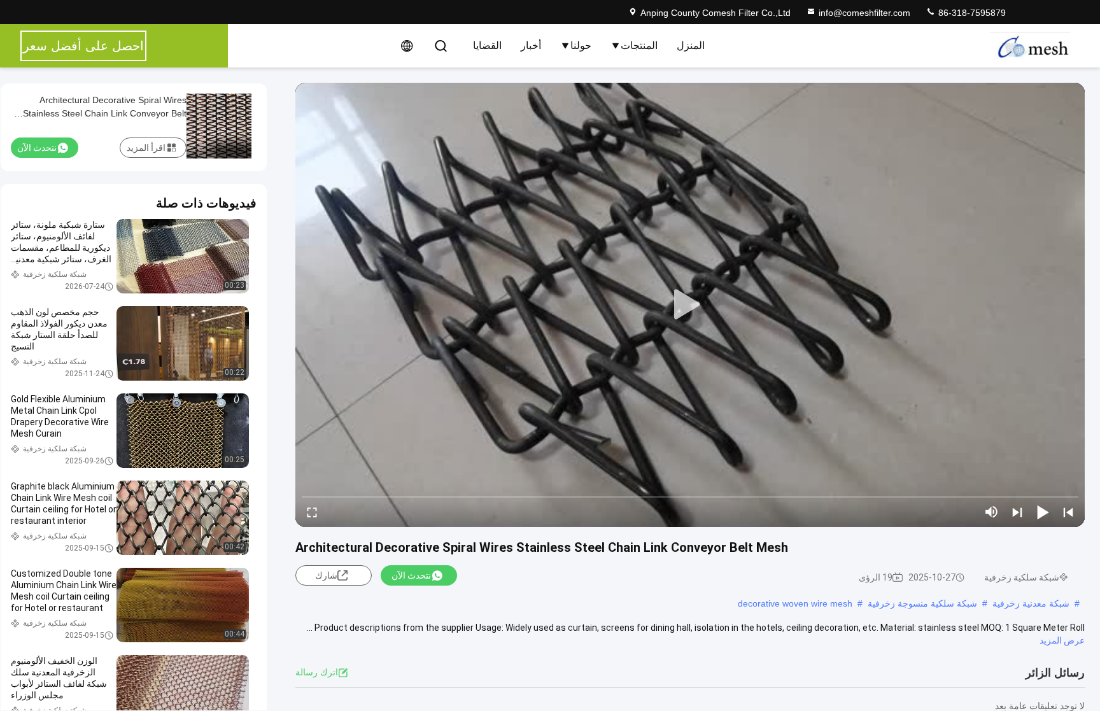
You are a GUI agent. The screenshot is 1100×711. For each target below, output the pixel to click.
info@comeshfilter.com (864, 13)
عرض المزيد (1062, 640)
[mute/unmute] (992, 511)
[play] (690, 305)
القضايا (487, 45)
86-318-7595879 (971, 13)
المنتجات (639, 45)
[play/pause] (1042, 511)
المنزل (691, 45)
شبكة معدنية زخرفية (1030, 603)
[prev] (1068, 511)
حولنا (580, 45)
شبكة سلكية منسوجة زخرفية (922, 603)
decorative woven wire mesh (795, 603)
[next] (1017, 511)
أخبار (531, 45)
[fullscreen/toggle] (312, 511)
